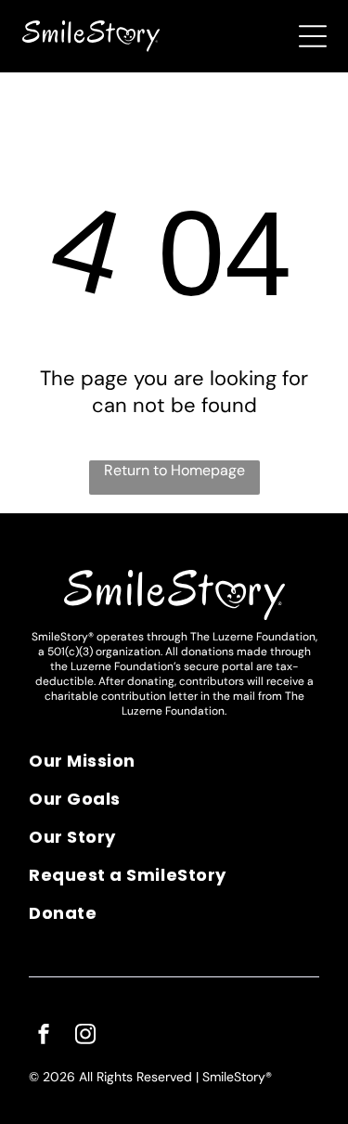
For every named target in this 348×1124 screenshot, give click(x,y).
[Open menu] (313, 36)
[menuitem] (174, 767)
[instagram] (85, 1036)
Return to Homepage (174, 470)
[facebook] (43, 1036)
